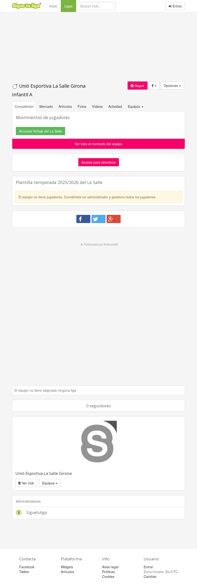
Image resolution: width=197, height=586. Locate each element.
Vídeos (97, 106)
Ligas (70, 5)
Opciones (171, 85)
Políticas (108, 571)
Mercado (46, 106)
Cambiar (150, 576)
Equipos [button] (134, 106)
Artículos (65, 106)
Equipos (48, 483)
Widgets (67, 566)
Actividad (115, 106)
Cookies (108, 576)
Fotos (82, 106)
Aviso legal (110, 566)
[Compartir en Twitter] (98, 219)
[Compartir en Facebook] (83, 219)
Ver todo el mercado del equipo (98, 143)
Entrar (177, 6)
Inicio (53, 6)
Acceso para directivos (98, 162)
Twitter (24, 571)
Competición (24, 106)
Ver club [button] (27, 483)
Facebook (26, 566)
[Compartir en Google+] (114, 219)
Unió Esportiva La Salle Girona (43, 473)
